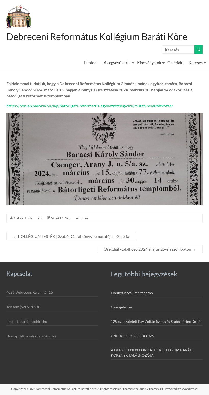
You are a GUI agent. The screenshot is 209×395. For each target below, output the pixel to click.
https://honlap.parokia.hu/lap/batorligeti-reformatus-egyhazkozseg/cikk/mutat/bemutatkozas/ (89, 105)
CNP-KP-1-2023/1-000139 (132, 336)
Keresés (196, 62)
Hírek (84, 218)
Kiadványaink (149, 62)
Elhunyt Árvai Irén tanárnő (132, 293)
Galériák (174, 62)
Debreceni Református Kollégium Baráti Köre (96, 36)
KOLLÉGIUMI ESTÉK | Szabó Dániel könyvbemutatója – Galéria (71, 236)
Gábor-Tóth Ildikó (28, 218)
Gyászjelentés (121, 307)
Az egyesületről (117, 62)
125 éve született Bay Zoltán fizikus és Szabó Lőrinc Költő (156, 321)
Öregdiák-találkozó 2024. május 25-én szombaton (150, 248)
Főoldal (90, 62)
